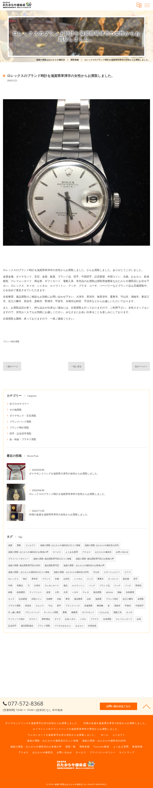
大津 (65, 592)
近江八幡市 (128, 599)
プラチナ (94, 619)
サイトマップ (127, 752)
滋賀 (10, 545)
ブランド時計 (112, 599)
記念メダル (70, 619)
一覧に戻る (76, 366)
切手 (135, 579)
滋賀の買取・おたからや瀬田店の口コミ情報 (28, 572)
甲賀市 (128, 605)
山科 (89, 599)
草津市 (35, 579)
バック (128, 585)
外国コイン (37, 599)
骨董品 (20, 585)
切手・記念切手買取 (20, 433)
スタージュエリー (112, 572)
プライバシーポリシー (18, 558)
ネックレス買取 (51, 612)
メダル (83, 619)
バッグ (92, 585)
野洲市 (138, 585)
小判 (57, 592)
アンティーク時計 (16, 619)
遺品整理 (78, 599)
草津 (67, 599)
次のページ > (141, 366)
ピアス (128, 572)
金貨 (48, 592)
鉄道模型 (21, 592)
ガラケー (33, 619)
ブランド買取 (44, 625)
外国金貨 (92, 625)
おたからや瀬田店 (103, 552)
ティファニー (35, 592)
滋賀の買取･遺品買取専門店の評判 (24, 565)
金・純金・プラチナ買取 (23, 439)
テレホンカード (52, 585)
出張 (139, 619)
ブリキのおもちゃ (62, 625)
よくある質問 (71, 552)
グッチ (117, 585)
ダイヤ (57, 619)
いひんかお (104, 612)
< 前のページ (12, 366)
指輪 (119, 592)
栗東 (65, 612)
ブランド (46, 579)
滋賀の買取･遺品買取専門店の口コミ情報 (52, 558)
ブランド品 (104, 585)
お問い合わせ (122, 552)
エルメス (40, 605)
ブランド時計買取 (11, 341)
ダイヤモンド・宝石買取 (23, 415)
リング (90, 579)
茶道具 (28, 605)
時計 (25, 579)
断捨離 (100, 605)
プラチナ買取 (14, 605)
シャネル (78, 579)
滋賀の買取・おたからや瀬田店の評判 (71, 572)
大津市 (37, 585)
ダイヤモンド (88, 612)
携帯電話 (46, 619)
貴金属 (126, 579)
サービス (57, 552)
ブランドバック (72, 605)
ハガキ (75, 592)
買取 (19, 545)
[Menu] (147, 5)
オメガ (129, 612)
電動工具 (117, 612)
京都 (57, 579)
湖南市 (117, 605)
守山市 (96, 572)
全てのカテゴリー (19, 403)
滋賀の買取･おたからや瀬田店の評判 (102, 545)
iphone (109, 592)
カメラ (11, 599)
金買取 (141, 599)
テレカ (86, 592)
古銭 (59, 599)
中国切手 (139, 605)
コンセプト (30, 545)
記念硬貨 (23, 599)
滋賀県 (98, 599)
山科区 (66, 579)
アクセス (86, 552)
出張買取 (107, 619)
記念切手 (12, 625)
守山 (50, 605)
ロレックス (13, 579)
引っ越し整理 (14, 612)
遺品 (65, 585)
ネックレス (113, 579)
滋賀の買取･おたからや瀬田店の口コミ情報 (60, 545)
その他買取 (16, 409)
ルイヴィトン (78, 585)
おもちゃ (79, 625)
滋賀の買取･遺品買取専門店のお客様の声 (95, 558)
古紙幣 (49, 599)
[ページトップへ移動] (146, 706)
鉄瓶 (10, 592)
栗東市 (100, 579)
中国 (10, 585)
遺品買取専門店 (52, 565)
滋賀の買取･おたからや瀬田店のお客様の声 (28, 552)
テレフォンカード (124, 619)
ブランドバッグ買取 (20, 421)
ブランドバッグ (32, 612)
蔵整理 (74, 612)
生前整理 (130, 592)
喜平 (59, 605)
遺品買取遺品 (27, 625)
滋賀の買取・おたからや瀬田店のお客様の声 (83, 565)
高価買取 (88, 605)
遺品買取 (97, 592)
